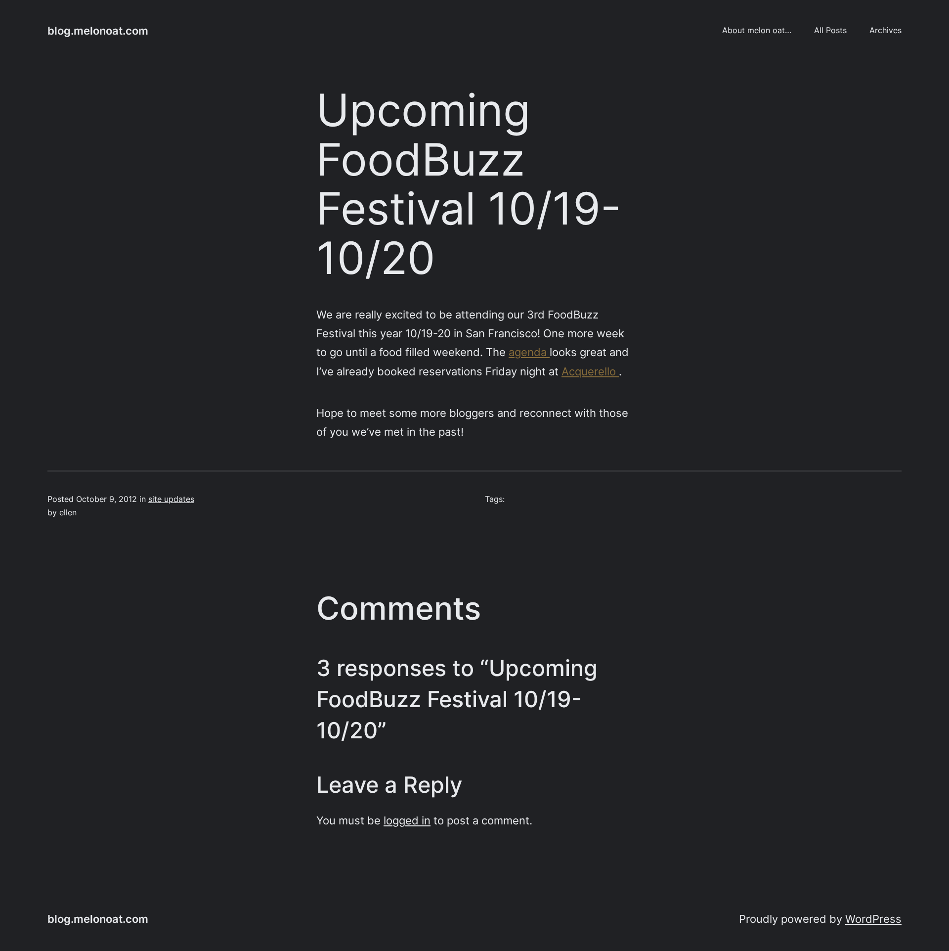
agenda (529, 352)
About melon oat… (756, 30)
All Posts (830, 30)
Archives (885, 30)
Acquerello (590, 371)
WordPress (873, 918)
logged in (407, 820)
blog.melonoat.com (97, 30)
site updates (171, 499)
